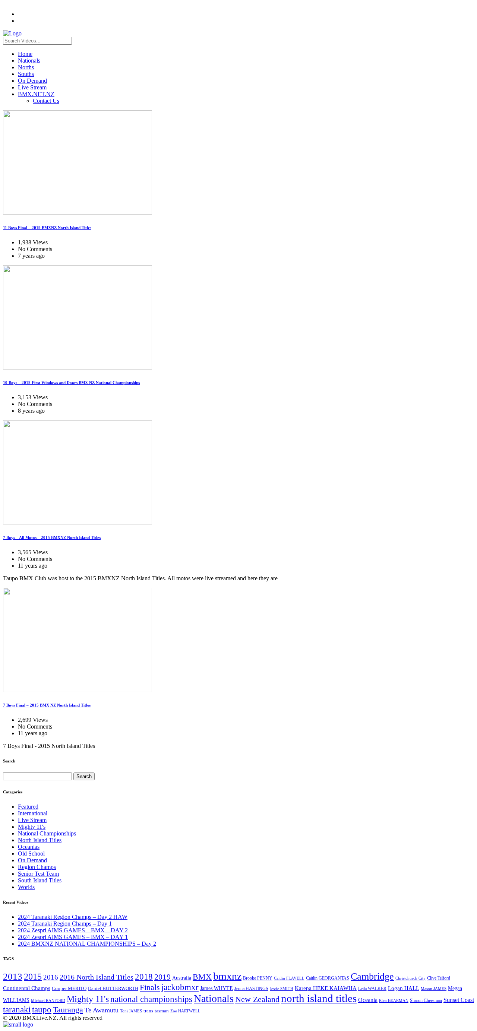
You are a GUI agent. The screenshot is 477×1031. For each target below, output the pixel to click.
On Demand (32, 80)
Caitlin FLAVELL (289, 978)
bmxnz (227, 976)
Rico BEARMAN (393, 1001)
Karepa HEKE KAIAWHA (326, 988)
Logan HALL (403, 988)
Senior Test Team (38, 873)
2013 (12, 976)
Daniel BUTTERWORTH (113, 988)
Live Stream (32, 87)
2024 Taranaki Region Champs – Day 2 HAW (72, 917)
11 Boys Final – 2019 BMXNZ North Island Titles (47, 227)
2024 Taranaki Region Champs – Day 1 (65, 923)
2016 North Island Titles (96, 977)
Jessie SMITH (281, 989)
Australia (181, 978)
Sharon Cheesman (426, 1000)
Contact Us (46, 101)
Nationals (29, 60)
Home (25, 54)
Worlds (26, 887)
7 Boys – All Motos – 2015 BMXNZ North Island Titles (52, 537)
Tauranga (68, 1009)
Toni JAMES (131, 1011)
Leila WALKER (372, 988)
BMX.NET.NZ (36, 94)
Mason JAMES (433, 989)
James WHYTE (216, 988)
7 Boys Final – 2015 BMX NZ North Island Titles (47, 705)
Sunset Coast (458, 1000)
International (32, 813)
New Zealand (257, 999)
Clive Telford (438, 978)
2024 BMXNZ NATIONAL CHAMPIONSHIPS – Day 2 (87, 943)
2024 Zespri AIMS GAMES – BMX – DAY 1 (73, 937)
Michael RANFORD (48, 1000)
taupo (41, 1009)
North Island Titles (39, 840)
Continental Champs (26, 988)
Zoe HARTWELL (185, 1011)
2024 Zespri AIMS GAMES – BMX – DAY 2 (73, 930)
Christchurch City (410, 978)
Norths (26, 67)
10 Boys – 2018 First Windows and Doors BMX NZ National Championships (71, 382)
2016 (50, 977)
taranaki (17, 1009)
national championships (151, 999)
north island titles (319, 998)
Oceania (368, 1000)
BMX (202, 977)
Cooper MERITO (69, 988)
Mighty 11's (31, 827)
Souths (26, 74)
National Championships (47, 833)
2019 (162, 976)
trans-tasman (156, 1010)
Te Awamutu (102, 1010)
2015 (33, 976)
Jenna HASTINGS (251, 988)
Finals (150, 987)
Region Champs (37, 867)
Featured (28, 806)
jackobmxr (180, 987)
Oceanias (29, 847)
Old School (31, 853)
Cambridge (372, 976)
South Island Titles (39, 880)
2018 (144, 976)
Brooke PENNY (257, 978)
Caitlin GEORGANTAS (327, 978)
